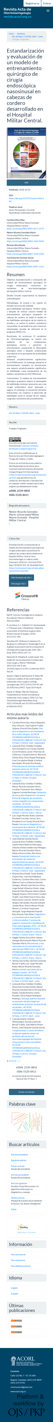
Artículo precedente (20, 1175)
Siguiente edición (18, 1160)
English (14, 1288)
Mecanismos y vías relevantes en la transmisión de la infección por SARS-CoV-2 (28, 946)
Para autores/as (18, 1260)
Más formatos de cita (21, 577)
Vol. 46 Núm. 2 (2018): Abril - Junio (27, 36)
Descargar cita (18, 583)
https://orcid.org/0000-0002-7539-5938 (25, 254)
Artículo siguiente (19, 1183)
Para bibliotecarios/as (21, 1266)
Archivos (21, 33)
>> (19, 1061)
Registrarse (32, 3)
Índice (13, 1209)
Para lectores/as (18, 1254)
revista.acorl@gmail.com (21, 1387)
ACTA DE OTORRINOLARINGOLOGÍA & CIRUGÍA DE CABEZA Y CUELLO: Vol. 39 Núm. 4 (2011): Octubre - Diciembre (29, 1051)
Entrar (47, 3)
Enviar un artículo (26, 1092)
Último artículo (17, 1198)
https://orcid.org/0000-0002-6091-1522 (25, 266)
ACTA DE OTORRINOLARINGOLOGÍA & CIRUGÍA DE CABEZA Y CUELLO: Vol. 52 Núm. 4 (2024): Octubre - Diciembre (29, 775)
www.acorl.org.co (18, 1391)
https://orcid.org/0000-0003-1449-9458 (25, 241)
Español (14, 1293)
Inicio (11, 33)
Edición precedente (19, 1154)
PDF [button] (26, 182)
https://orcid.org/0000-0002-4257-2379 (25, 228)
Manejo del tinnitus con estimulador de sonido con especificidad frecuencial (26, 859)
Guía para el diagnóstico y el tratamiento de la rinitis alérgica (28, 731)
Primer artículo (17, 1166)
